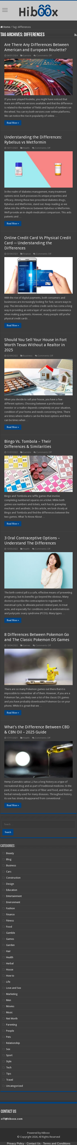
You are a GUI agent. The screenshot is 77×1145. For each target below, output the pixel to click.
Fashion (10, 908)
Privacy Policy (15, 1143)
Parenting (11, 1024)
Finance (27, 254)
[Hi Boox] (38, 10)
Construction (13, 877)
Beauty (10, 853)
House (9, 969)
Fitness (10, 920)
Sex (8, 1049)
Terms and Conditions (56, 1143)
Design (10, 883)
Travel (9, 1079)
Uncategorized (14, 1085)
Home (6, 26)
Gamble (27, 55)
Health (26, 148)
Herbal (10, 963)
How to (10, 975)
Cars (8, 871)
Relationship (13, 1043)
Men (8, 1000)
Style (8, 1061)
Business (27, 355)
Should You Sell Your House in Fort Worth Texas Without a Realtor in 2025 (35, 344)
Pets (8, 1036)
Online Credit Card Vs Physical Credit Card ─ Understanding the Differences (37, 242)
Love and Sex (13, 987)
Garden (10, 945)
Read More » (13, 122)
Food (9, 926)
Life (8, 981)
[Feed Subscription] (75, 35)
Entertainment (14, 896)
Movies (10, 1006)
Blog (8, 859)
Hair (8, 951)
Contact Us (33, 1143)
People (10, 1030)
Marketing (12, 994)
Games (26, 645)
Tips (8, 1073)
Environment (13, 902)
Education (11, 889)
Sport (9, 1055)
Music (9, 1012)
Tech (8, 1067)
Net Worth (12, 1018)
